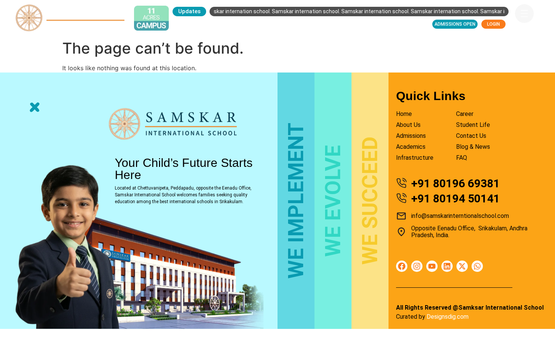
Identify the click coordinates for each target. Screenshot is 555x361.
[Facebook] (401, 266)
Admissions (255, 24)
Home (186, 24)
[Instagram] (416, 266)
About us (217, 24)
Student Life (339, 24)
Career (375, 24)
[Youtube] (432, 266)
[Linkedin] (447, 266)
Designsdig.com (448, 316)
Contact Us (411, 24)
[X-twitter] (462, 266)
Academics (297, 24)
